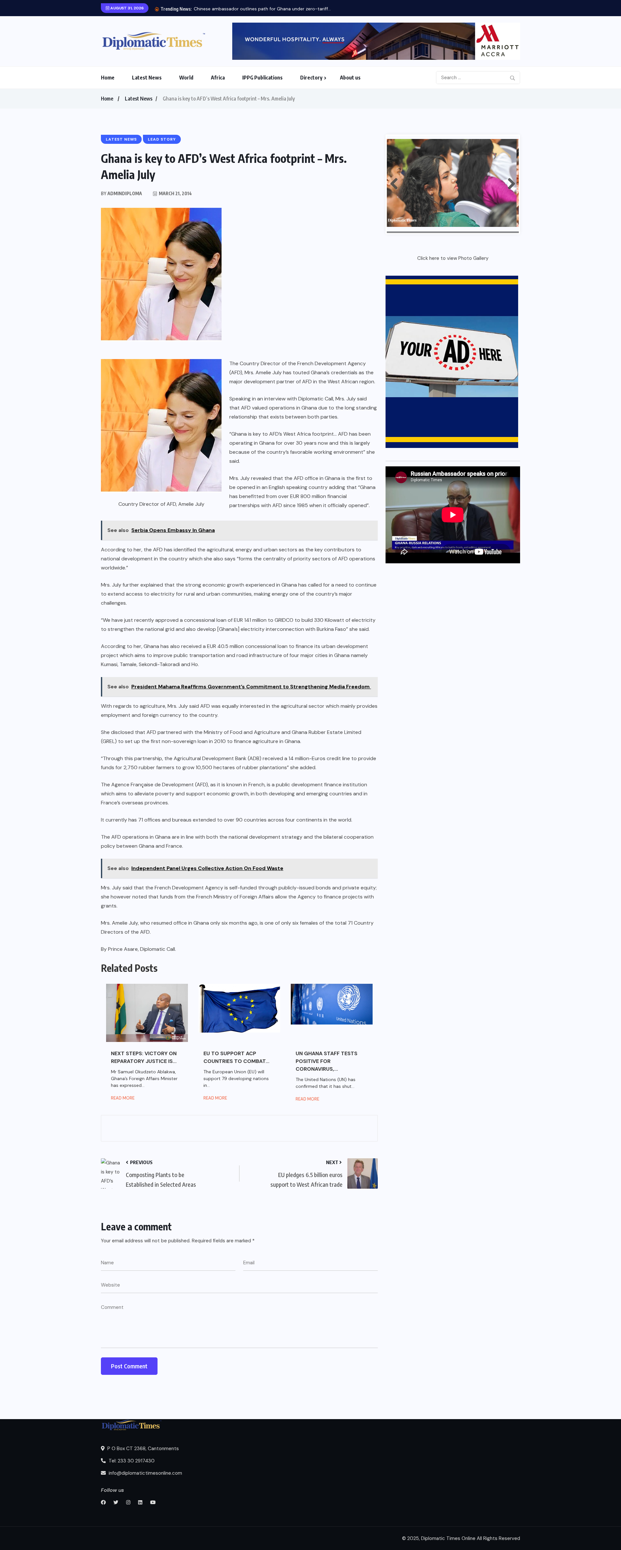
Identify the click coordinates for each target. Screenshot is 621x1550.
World (186, 77)
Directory (311, 77)
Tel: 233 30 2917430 (131, 1461)
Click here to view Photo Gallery (452, 258)
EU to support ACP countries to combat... (236, 1057)
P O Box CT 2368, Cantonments (142, 1448)
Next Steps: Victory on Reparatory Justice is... (144, 1057)
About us (350, 77)
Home (107, 77)
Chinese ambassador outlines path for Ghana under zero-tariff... (262, 9)
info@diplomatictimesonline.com (144, 1473)
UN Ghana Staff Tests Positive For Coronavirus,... (326, 1061)
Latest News (147, 77)
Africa (218, 77)
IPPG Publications (262, 77)
